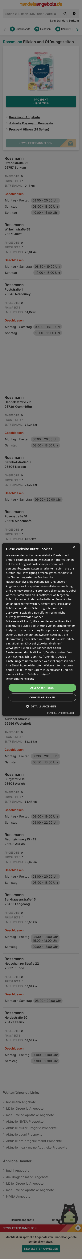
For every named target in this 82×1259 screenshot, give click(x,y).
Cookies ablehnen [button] (42, 697)
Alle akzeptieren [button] (42, 687)
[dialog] (41, 629)
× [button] (73, 547)
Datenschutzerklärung (20, 679)
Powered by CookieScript (61, 712)
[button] (41, 706)
